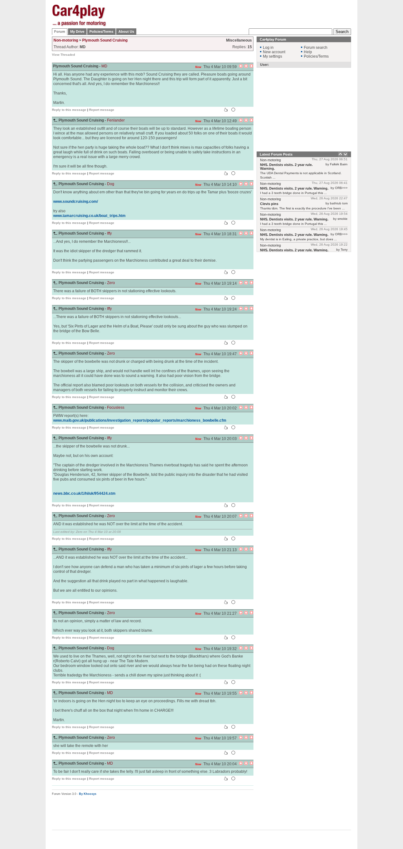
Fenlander (116, 120)
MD (104, 66)
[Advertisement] (382, 99)
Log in (268, 47)
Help (308, 52)
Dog (110, 184)
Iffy (109, 233)
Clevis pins (269, 204)
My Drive (77, 31)
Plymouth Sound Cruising (105, 40)
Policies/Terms (101, 31)
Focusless (115, 407)
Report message (101, 109)
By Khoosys (87, 793)
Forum (59, 31)
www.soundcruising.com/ (75, 201)
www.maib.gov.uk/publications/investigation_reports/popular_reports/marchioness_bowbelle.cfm (139, 420)
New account (274, 52)
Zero (111, 283)
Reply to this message (69, 109)
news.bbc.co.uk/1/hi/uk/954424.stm (84, 493)
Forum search (315, 47)
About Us (126, 31)
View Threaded (63, 54)
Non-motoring (66, 40)
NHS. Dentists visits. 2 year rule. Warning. (294, 188)
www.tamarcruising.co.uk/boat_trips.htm (89, 216)
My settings (272, 56)
